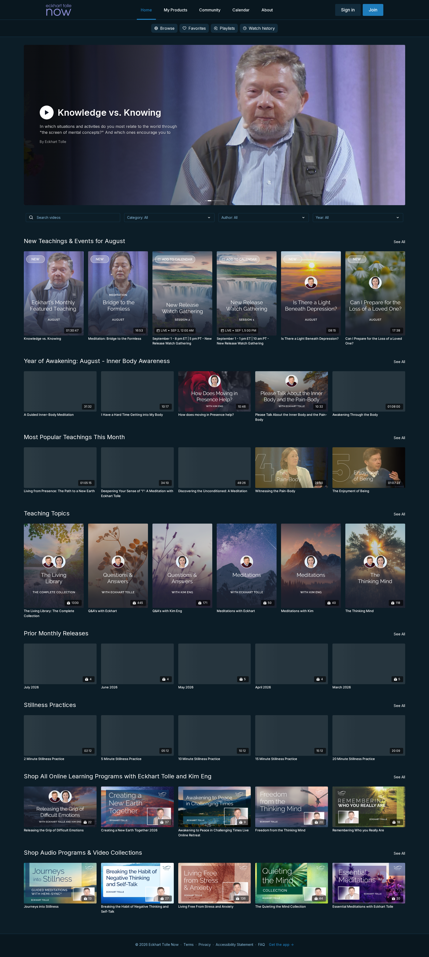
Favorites (197, 28)
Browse (167, 28)
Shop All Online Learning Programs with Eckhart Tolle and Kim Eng (118, 776)
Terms (188, 944)
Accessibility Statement (234, 944)
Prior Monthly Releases (56, 633)
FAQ (261, 944)
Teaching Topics (47, 513)
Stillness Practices (50, 704)
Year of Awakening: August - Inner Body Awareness (97, 361)
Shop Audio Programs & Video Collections (83, 852)
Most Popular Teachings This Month (74, 437)
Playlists (227, 28)
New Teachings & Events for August (74, 241)
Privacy (205, 944)
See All (399, 242)
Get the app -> (281, 944)
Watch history (262, 28)
